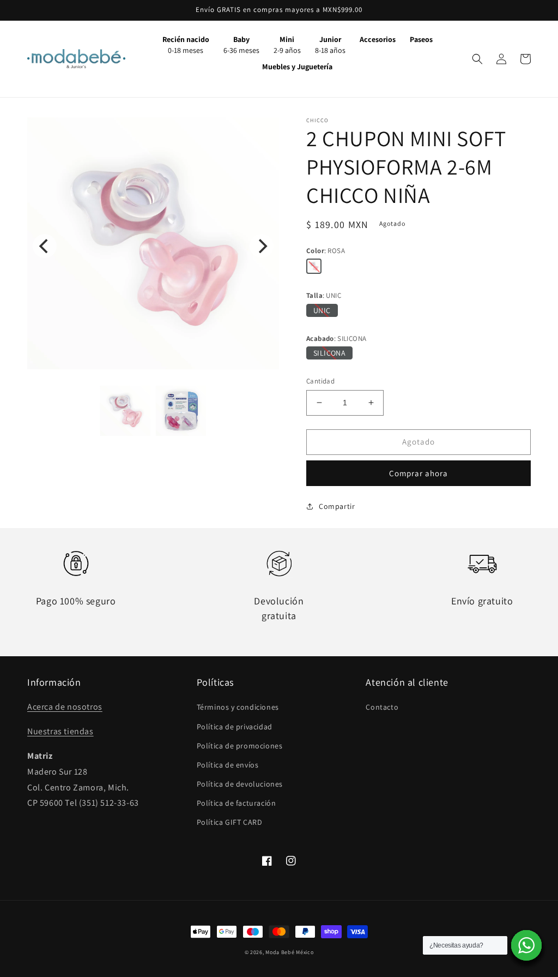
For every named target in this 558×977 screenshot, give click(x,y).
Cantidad (320, 381)
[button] (477, 59)
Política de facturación (236, 803)
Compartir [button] (337, 506)
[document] (153, 246)
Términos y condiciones (238, 707)
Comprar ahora (418, 473)
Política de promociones (240, 746)
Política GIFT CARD (230, 822)
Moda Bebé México (289, 952)
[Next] (262, 246)
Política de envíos (228, 765)
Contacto (382, 707)
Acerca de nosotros (64, 706)
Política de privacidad (234, 727)
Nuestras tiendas (60, 731)
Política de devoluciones (240, 784)
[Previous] (45, 246)
